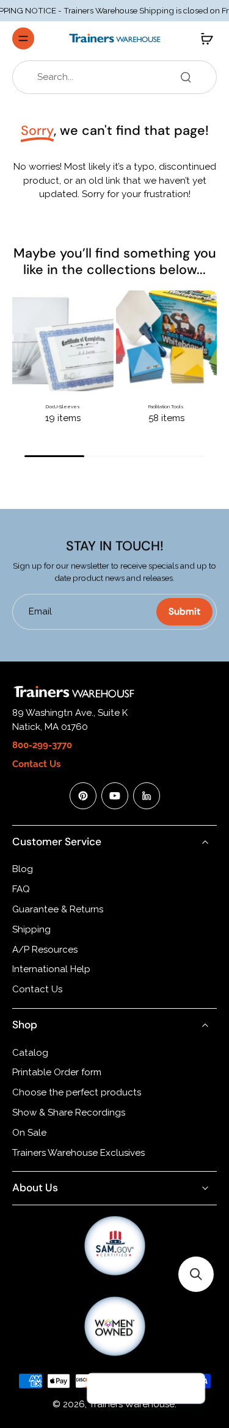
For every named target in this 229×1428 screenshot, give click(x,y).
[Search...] (185, 76)
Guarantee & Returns (57, 909)
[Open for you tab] (190, 1389)
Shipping (31, 929)
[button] (196, 1274)
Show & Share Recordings (68, 1112)
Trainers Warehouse (132, 1404)
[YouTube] (114, 795)
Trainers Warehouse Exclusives (78, 1152)
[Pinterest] (83, 795)
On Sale (29, 1132)
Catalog (30, 1052)
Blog (22, 869)
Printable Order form (56, 1072)
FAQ (21, 889)
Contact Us (37, 989)
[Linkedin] (146, 795)
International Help (51, 969)
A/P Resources (45, 949)
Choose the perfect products (76, 1092)
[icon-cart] (203, 38)
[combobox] (118, 77)
